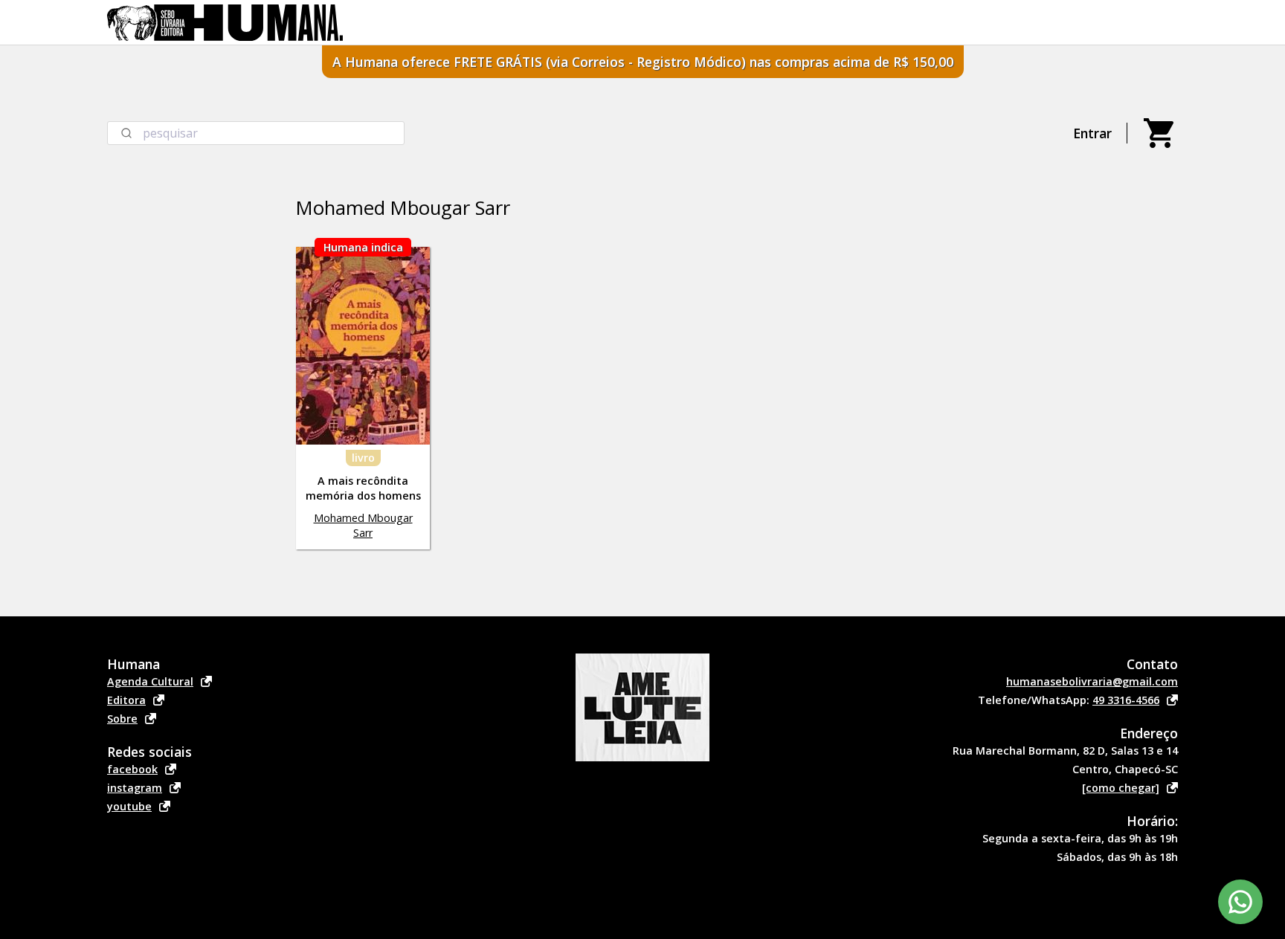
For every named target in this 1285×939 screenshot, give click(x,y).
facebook (132, 769)
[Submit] (125, 133)
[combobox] (256, 133)
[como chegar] (1120, 788)
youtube (129, 806)
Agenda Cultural (150, 681)
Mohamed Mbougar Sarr (363, 525)
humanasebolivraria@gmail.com (1092, 681)
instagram (134, 788)
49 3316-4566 (1125, 700)
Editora (126, 700)
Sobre (122, 718)
